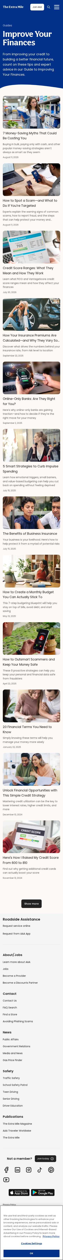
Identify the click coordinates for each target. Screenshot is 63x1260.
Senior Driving (11, 1099)
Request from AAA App (16, 933)
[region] (31, 1232)
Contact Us (10, 1000)
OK (31, 1253)
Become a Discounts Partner (20, 983)
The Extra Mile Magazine (17, 1124)
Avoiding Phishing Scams (18, 1021)
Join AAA (37, 7)
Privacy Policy (9, 1204)
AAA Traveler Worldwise (17, 1130)
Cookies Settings (31, 1243)
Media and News (13, 1053)
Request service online (16, 926)
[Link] (6, 1169)
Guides (7, 25)
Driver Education (13, 1105)
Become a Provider (14, 976)
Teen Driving (10, 1092)
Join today (43, 1158)
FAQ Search (10, 1007)
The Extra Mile (13, 7)
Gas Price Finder (12, 1060)
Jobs (5, 969)
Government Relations (16, 1046)
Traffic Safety (11, 1078)
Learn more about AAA (16, 962)
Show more (31, 903)
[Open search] (48, 7)
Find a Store (10, 1014)
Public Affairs (11, 1039)
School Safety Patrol (15, 1085)
